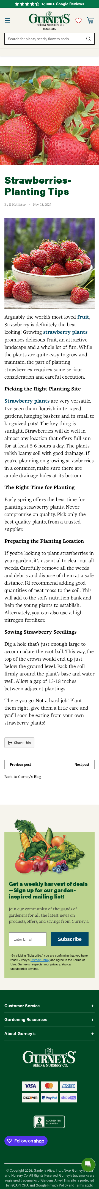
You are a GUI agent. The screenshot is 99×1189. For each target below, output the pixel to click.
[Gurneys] (49, 20)
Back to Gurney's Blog (22, 776)
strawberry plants (65, 332)
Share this (22, 742)
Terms (80, 1185)
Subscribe (70, 939)
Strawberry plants (27, 401)
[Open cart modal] (90, 20)
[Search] (88, 39)
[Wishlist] (77, 20)
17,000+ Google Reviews (63, 3)
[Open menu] (7, 20)
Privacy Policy (40, 960)
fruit (83, 317)
